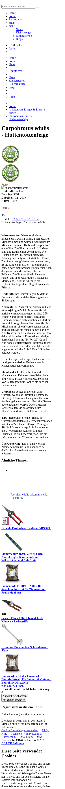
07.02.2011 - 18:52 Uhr (25, 219)
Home (12, 12)
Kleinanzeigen (24, 32)
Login (12, 48)
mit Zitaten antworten (14, 699)
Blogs (19, 39)
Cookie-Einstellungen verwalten (19, 730)
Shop (12, 22)
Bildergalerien (24, 35)
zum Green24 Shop (12, 685)
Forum (12, 16)
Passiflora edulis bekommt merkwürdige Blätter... (30, 494)
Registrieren (15, 19)
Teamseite (16, 733)
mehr (11, 25)
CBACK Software (12, 743)
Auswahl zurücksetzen (15, 696)
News (19, 29)
